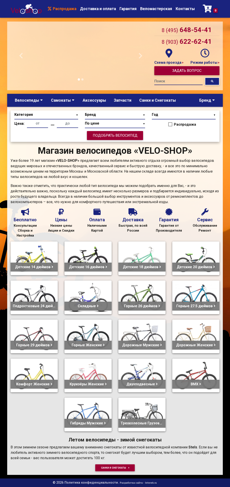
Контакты (185, 9)
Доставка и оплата (98, 9)
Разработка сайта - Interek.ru (138, 482)
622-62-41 (187, 41)
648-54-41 (187, 30)
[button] (21, 55)
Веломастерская (156, 9)
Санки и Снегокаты (157, 100)
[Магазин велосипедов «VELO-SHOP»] (26, 9)
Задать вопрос (186, 70)
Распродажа (64, 9)
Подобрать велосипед (115, 135)
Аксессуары (94, 100)
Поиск (159, 81)
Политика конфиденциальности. (91, 483)
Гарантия (128, 9)
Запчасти (122, 100)
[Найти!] (212, 81)
